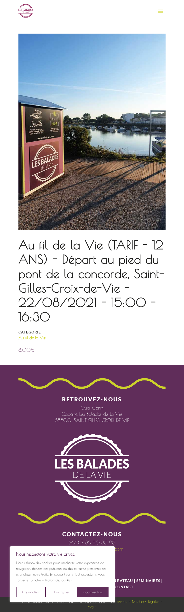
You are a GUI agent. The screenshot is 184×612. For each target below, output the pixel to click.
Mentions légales (145, 601)
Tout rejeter (61, 592)
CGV (92, 608)
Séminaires (148, 580)
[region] (62, 574)
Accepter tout (93, 592)
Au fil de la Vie (32, 337)
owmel (122, 601)
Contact (124, 587)
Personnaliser (31, 592)
